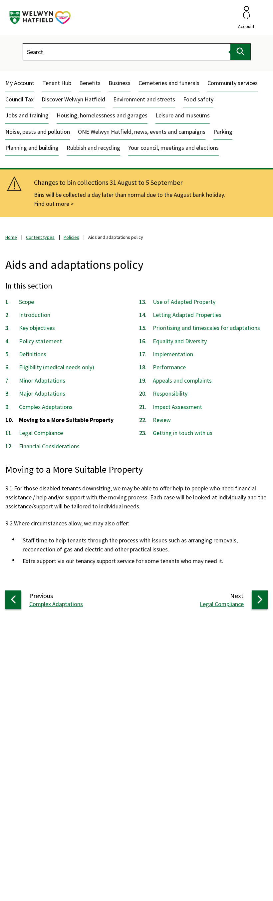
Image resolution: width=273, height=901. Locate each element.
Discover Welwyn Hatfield (73, 99)
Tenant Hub (56, 83)
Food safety (198, 99)
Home (11, 237)
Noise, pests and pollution (37, 131)
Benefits (90, 83)
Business (120, 83)
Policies (71, 237)
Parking (222, 131)
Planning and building (32, 147)
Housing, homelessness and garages (102, 115)
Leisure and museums (182, 115)
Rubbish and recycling (93, 147)
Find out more (51, 203)
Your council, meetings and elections (173, 147)
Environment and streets (144, 99)
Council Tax (19, 99)
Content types (40, 237)
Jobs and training (27, 115)
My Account (19, 83)
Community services (232, 83)
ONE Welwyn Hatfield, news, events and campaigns (141, 131)
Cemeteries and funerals (168, 83)
